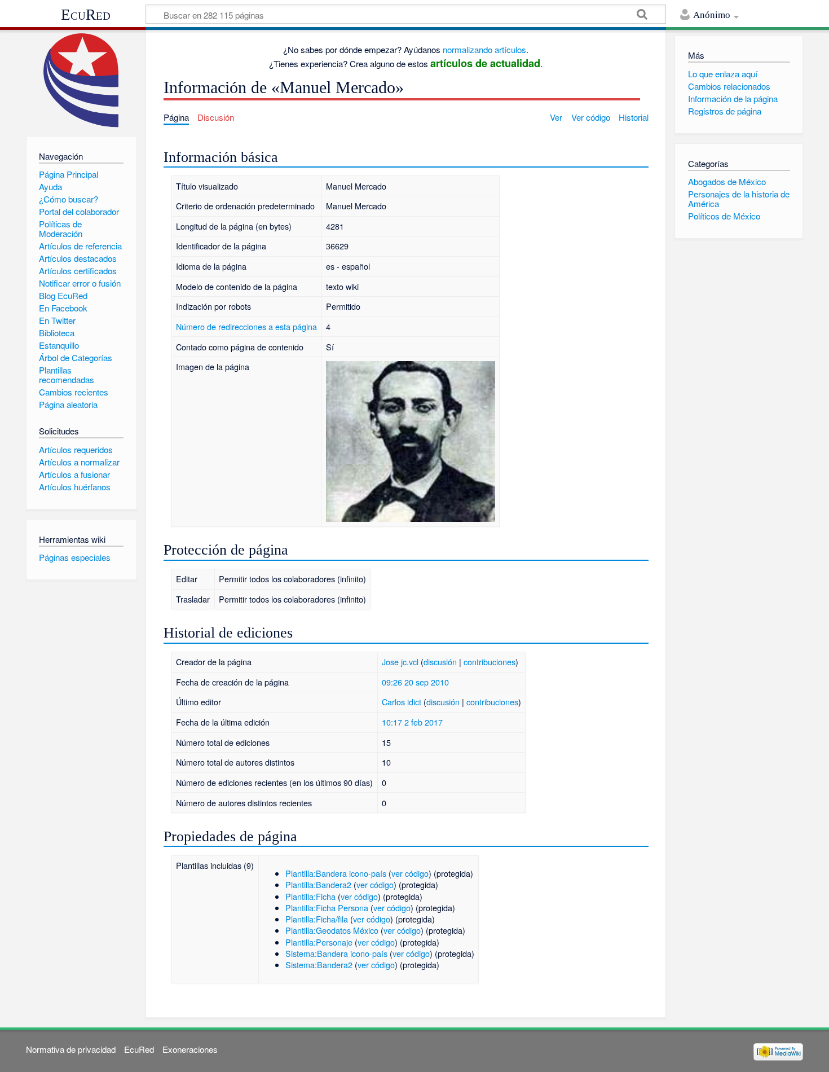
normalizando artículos (484, 49)
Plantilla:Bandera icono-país (335, 873)
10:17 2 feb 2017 (412, 722)
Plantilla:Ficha (310, 896)
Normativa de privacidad (71, 1049)
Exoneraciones (190, 1049)
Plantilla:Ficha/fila (316, 919)
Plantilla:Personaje (318, 942)
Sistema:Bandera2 (318, 964)
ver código (410, 873)
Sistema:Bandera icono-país (336, 953)
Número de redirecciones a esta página (246, 326)
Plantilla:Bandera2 (318, 884)
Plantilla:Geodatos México (331, 930)
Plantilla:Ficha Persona (326, 907)
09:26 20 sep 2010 (415, 682)
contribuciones (489, 661)
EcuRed (86, 14)
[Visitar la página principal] (81, 80)
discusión (440, 661)
